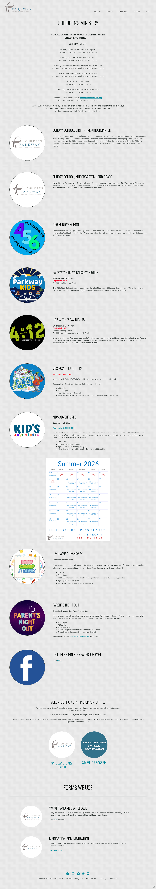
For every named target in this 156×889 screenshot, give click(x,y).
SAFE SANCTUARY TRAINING (61, 765)
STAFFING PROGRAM (94, 762)
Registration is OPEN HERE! (64, 428)
